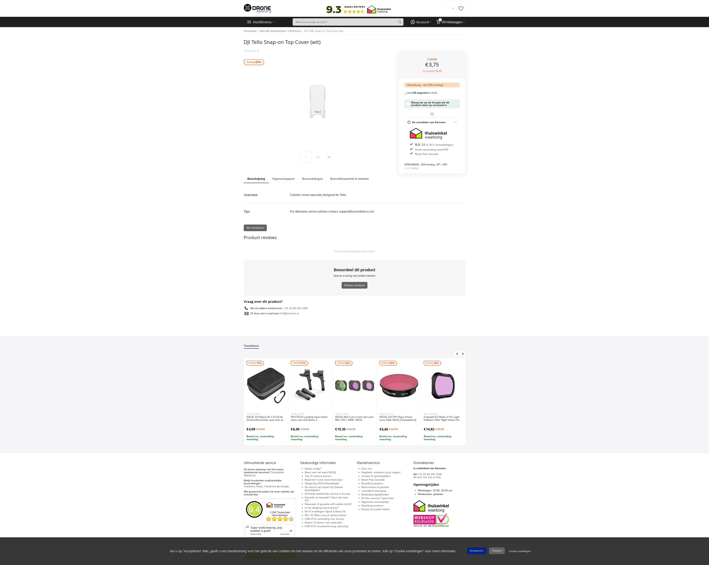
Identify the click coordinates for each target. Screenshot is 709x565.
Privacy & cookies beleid (375, 509)
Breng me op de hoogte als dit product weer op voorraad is (430, 103)
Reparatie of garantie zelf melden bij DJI (328, 504)
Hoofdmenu (262, 21)
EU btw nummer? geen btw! (377, 498)
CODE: (407, 168)
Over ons (366, 468)
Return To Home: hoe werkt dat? (324, 522)
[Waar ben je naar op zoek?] (399, 22)
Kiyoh (259, 486)
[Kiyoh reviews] (270, 528)
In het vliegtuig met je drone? (322, 507)
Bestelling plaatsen (372, 483)
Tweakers (249, 486)
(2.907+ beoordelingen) (439, 144)
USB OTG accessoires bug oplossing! (327, 526)
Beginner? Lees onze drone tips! (324, 479)
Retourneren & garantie (375, 487)
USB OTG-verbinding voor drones (324, 518)
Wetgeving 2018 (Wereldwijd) (322, 483)
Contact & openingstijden (376, 476)
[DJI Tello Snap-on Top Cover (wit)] (317, 103)
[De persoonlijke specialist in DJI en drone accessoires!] (258, 8)
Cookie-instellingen (520, 551)
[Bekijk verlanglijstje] (461, 10)
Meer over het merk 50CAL (320, 472)
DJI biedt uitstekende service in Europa (327, 493)
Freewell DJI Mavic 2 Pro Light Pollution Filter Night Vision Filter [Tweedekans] (443, 418)
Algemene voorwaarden (375, 501)
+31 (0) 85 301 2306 (430, 474)
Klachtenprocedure (372, 505)
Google (284, 486)
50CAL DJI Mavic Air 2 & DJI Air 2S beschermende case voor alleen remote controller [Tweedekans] (265, 418)
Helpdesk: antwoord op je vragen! (381, 472)
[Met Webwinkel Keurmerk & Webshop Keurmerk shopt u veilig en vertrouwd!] (431, 513)
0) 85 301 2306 (299, 308)
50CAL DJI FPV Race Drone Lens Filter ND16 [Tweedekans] (397, 418)
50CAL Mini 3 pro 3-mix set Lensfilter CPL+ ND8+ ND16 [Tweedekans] (354, 418)
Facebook (270, 486)
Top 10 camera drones (318, 476)
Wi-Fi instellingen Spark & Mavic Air (325, 511)
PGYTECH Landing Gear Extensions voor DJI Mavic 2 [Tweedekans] (309, 418)
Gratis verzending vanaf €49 (431, 149)
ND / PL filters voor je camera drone (325, 515)
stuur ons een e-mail (428, 477)
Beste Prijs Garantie (426, 154)
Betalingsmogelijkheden (375, 494)
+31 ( (287, 308)
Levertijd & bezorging (373, 490)
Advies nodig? (313, 468)
